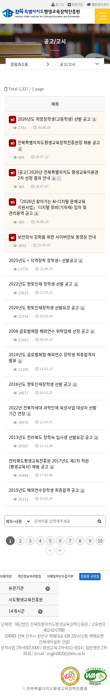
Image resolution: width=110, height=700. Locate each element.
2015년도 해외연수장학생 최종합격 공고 (44, 491)
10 (100, 540)
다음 (50, 550)
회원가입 (77, 4)
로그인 (59, 4)
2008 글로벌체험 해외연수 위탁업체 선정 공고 (49, 332)
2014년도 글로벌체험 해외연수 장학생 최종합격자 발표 (52, 357)
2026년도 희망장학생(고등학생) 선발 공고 (54, 120)
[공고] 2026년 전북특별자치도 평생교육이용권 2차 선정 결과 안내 (57, 175)
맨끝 (60, 550)
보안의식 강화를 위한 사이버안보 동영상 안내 (56, 238)
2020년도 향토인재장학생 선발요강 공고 (44, 308)
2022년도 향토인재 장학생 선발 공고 (41, 284)
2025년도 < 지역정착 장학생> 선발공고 (43, 261)
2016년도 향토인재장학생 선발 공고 (40, 385)
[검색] (99, 521)
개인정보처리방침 (29, 576)
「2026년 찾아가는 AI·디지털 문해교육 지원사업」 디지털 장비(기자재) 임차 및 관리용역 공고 (48, 207)
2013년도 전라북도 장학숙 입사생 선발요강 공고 (51, 438)
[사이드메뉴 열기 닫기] (102, 16)
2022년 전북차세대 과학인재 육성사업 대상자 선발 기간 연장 (53, 410)
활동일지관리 (100, 4)
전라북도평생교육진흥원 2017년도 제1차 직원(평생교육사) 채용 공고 (49, 463)
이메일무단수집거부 (60, 576)
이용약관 (6, 576)
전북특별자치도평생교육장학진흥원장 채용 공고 (58, 145)
